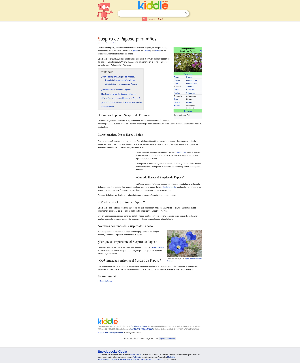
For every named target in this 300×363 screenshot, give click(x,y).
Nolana (189, 102)
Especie (177, 105)
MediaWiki (171, 357)
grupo (135, 50)
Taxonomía (188, 74)
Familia (176, 93)
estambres (181, 152)
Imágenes (152, 19)
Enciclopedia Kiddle (139, 326)
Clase (176, 83)
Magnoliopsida (191, 83)
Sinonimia (188, 111)
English (160, 19)
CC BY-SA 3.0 (135, 354)
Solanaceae (190, 93)
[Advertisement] (150, 28)
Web (144, 19)
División (177, 80)
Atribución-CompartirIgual (142, 328)
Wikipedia (137, 357)
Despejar (181, 13)
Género (177, 102)
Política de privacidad (143, 359)
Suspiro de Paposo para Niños (110, 332)
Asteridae (189, 86)
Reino (176, 77)
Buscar (186, 13)
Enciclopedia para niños (107, 43)
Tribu (176, 99)
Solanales (190, 89)
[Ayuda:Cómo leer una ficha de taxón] (201, 51)
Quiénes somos (126, 359)
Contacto (157, 359)
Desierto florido (169, 187)
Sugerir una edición (167, 338)
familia (158, 50)
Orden (176, 89)
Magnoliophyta (191, 80)
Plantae (189, 77)
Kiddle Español (103, 359)
